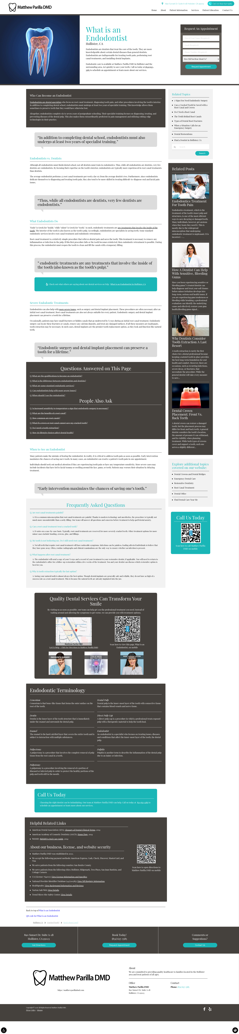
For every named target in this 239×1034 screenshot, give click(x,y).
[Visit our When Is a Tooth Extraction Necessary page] (132, 674)
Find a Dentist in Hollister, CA (187, 140)
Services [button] (195, 10)
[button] (4, 1030)
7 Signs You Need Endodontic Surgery (191, 100)
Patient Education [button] (211, 10)
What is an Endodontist (49, 910)
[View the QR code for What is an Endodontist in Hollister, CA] (127, 641)
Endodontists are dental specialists (45, 102)
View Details (53, 890)
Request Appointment (119, 945)
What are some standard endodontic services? (53, 385)
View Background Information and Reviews (64, 885)
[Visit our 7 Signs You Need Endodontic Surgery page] (60, 674)
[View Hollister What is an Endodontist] (40, 83)
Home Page (83, 834)
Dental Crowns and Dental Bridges (190, 474)
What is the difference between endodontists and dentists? (59, 380)
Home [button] (154, 10)
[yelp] (210, 1009)
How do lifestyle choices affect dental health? (53, 432)
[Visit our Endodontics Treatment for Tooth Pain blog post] (190, 198)
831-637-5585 (142, 802)
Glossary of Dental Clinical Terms (80, 830)
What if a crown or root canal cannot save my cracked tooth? (60, 423)
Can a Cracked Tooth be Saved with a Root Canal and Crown (190, 106)
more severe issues (67, 309)
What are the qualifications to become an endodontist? (57, 376)
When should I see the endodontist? (48, 395)
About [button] (163, 10)
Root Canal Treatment (184, 487)
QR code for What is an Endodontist (42, 916)
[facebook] (204, 1009)
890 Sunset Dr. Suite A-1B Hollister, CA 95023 (184, 4)
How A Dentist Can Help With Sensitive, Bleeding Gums (190, 273)
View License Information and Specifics (69, 876)
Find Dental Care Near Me (186, 499)
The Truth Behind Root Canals (187, 116)
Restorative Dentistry (184, 483)
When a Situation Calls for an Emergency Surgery (187, 126)
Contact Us (200, 945)
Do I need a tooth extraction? (45, 427)
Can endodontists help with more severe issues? (54, 390)
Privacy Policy (31, 1010)
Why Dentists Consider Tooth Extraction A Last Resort (189, 342)
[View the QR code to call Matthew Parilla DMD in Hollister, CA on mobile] (191, 542)
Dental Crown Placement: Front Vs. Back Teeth (187, 414)
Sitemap (40, 1010)
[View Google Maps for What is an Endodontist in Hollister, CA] (74, 645)
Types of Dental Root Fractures (188, 121)
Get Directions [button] (38, 945)
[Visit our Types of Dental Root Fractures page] (96, 674)
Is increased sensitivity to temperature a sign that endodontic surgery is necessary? (70, 408)
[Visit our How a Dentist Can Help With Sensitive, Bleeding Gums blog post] (190, 266)
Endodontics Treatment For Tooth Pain (189, 203)
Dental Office (180, 493)
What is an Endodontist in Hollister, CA (128, 284)
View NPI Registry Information (91, 881)
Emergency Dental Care (185, 478)
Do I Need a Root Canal (184, 112)
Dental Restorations (183, 134)
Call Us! (222, 4)
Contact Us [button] (227, 10)
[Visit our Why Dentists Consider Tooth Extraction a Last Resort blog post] (190, 335)
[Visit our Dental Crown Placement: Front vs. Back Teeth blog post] (190, 407)
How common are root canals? (46, 418)
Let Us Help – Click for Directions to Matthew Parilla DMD (73, 647)
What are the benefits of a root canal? (49, 413)
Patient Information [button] (179, 10)
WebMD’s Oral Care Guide (51, 839)
